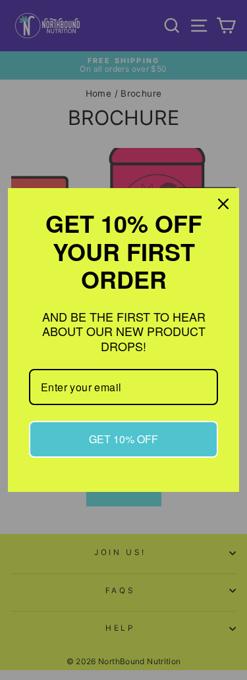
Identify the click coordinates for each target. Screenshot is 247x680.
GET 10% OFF (123, 439)
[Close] (223, 204)
